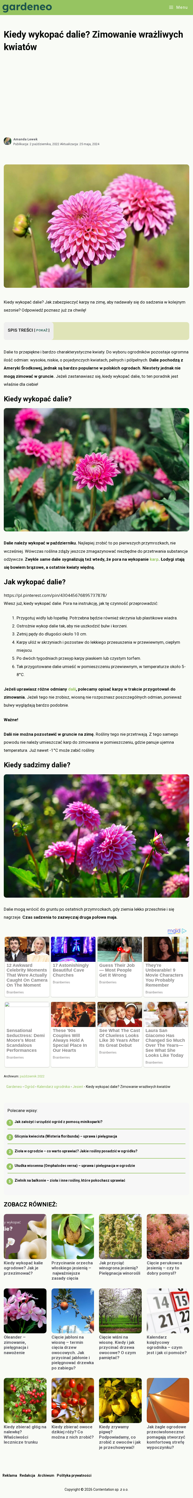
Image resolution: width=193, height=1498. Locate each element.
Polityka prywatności (74, 1475)
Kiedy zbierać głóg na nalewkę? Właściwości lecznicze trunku (25, 1434)
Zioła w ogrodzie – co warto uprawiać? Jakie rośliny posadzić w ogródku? (76, 1151)
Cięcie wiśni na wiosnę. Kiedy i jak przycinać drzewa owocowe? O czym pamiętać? (117, 1347)
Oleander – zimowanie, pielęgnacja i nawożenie (16, 1345)
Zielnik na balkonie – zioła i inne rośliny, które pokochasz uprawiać (70, 1180)
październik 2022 (32, 1076)
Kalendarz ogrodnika (53, 1087)
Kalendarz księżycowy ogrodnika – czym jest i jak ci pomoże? (167, 1345)
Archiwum (46, 1475)
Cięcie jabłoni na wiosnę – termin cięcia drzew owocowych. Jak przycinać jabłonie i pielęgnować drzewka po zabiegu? (73, 1352)
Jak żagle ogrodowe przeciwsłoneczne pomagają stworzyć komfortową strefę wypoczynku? (166, 1437)
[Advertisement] (96, 95)
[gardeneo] (28, 7)
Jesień (78, 1087)
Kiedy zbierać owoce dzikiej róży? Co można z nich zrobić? (73, 1432)
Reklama (10, 1475)
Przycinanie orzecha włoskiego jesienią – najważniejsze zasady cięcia (72, 1270)
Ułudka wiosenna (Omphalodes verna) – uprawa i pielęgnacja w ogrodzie (75, 1166)
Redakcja (27, 1475)
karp (154, 559)
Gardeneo (14, 1087)
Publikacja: (36, 144)
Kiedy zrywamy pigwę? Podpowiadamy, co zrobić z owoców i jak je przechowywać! (120, 1437)
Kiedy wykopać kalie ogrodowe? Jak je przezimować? (23, 1268)
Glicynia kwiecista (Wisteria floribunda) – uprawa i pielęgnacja (66, 1136)
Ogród (29, 1087)
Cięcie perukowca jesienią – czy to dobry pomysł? (164, 1268)
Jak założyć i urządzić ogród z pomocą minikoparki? (59, 1122)
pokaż (41, 330)
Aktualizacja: (79, 144)
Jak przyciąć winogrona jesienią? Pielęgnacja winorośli (119, 1268)
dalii (72, 689)
